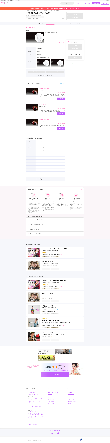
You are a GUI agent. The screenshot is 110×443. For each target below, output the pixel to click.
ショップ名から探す (57, 5)
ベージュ (32, 398)
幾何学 (39, 416)
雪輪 (42, 414)
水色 (32, 399)
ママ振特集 (50, 394)
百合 (33, 413)
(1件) (51, 336)
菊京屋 (69, 403)
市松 (42, 416)
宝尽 (38, 414)
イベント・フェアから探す (68, 5)
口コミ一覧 (30, 421)
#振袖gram (70, 397)
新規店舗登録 (40, 440)
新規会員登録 (96, 3)
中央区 (51, 10)
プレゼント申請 (79, 3)
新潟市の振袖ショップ (46, 10)
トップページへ (108, 0)
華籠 (33, 414)
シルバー (33, 401)
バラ (28, 413)
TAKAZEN (70, 392)
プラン (50, 23)
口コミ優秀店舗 (51, 401)
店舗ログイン (35, 440)
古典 (28, 406)
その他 (29, 402)
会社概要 (29, 440)
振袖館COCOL (71, 394)
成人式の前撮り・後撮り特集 (53, 392)
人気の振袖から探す (41, 5)
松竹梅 (41, 413)
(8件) (48, 252)
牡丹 (41, 411)
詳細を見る (61, 98)
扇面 (28, 414)
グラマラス (30, 408)
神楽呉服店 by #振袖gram (41, 147)
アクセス (78, 23)
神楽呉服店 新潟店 (56, 10)
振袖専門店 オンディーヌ (72, 401)
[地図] (61, 254)
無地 (28, 411)
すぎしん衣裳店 (71, 399)
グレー (37, 401)
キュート (36, 406)
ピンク (36, 398)
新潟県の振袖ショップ (39, 10)
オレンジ (40, 398)
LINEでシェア (76, 63)
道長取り (32, 416)
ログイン (105, 3)
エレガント (32, 406)
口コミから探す (49, 5)
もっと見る (62, 83)
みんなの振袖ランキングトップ (33, 394)
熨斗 (35, 414)
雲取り (29, 416)
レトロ (34, 408)
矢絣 (36, 416)
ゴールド (29, 401)
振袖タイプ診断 (51, 403)
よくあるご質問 (87, 3)
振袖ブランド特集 (51, 399)
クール (40, 406)
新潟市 (41, 150)
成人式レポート (51, 397)
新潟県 (38, 150)
